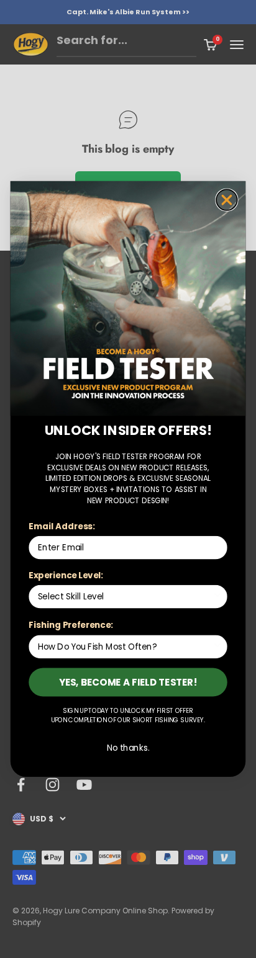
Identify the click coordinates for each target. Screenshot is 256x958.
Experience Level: (66, 575)
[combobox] (125, 597)
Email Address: (61, 526)
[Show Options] (217, 597)
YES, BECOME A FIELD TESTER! (128, 682)
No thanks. (128, 748)
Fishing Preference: (70, 625)
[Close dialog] (226, 199)
